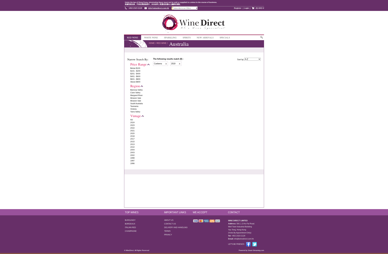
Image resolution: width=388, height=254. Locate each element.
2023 (132, 125)
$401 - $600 (135, 76)
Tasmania (134, 106)
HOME (152, 43)
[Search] (261, 38)
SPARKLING (170, 37)
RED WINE (132, 37)
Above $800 (135, 82)
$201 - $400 (135, 74)
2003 (132, 152)
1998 (132, 158)
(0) (260, 8)
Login (246, 8)
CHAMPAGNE (131, 231)
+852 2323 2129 (135, 8)
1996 (132, 163)
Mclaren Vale (135, 98)
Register (237, 8)
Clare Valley (135, 93)
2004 (132, 150)
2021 (132, 131)
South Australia (136, 104)
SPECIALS (225, 37)
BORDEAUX (130, 224)
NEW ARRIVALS (205, 37)
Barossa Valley (136, 90)
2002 (132, 155)
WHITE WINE (151, 37)
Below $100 (135, 68)
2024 (132, 122)
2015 (132, 142)
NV (131, 120)
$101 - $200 (135, 71)
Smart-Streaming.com (256, 250)
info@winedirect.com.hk (158, 8)
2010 (132, 147)
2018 (132, 136)
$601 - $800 (135, 79)
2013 (132, 144)
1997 (132, 161)
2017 (132, 139)
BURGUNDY (130, 220)
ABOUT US (168, 220)
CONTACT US (170, 224)
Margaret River (136, 95)
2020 (132, 133)
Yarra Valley (135, 112)
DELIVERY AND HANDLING (175, 227)
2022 (132, 128)
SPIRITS (187, 37)
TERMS (167, 231)
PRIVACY (168, 235)
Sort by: (240, 59)
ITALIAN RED (130, 227)
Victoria (133, 109)
